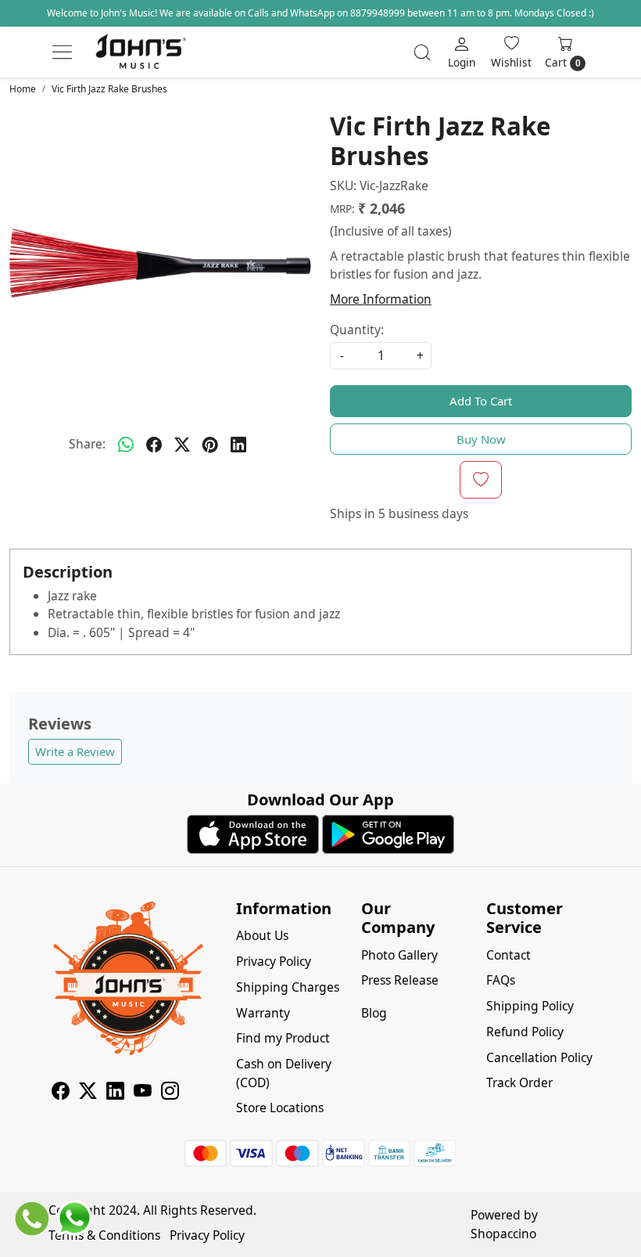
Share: (87, 443)
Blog (374, 1012)
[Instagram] (170, 1093)
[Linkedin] (115, 1093)
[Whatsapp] (126, 445)
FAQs (500, 980)
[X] (88, 1093)
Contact (508, 954)
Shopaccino (503, 1233)
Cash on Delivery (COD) (283, 1072)
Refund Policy (525, 1031)
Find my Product (283, 1037)
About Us (262, 935)
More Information (381, 299)
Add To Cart (480, 401)
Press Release (400, 980)
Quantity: (357, 329)
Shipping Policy (530, 1005)
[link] (422, 52)
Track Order (519, 1082)
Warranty (263, 1012)
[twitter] (182, 445)
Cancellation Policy (539, 1057)
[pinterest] (210, 445)
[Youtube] (143, 1093)
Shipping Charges (287, 987)
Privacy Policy (273, 961)
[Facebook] (60, 1093)
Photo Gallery (399, 954)
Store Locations (280, 1107)
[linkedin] (238, 445)
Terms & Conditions (104, 1235)
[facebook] (154, 445)
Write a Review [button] (75, 751)
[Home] (141, 52)
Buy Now (481, 439)
